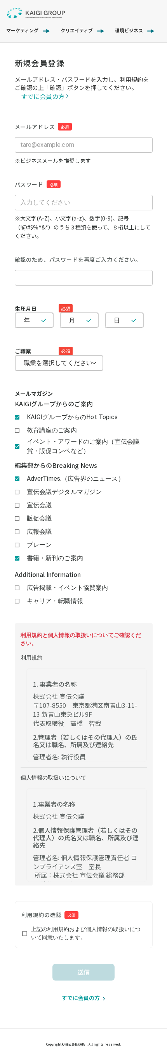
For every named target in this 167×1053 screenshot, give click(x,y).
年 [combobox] (27, 320)
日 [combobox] (117, 320)
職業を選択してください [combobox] (58, 363)
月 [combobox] (72, 320)
